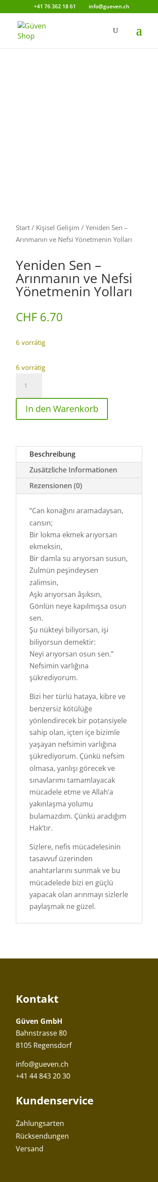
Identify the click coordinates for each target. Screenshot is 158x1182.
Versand (29, 1149)
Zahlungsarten (40, 1123)
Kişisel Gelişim (57, 227)
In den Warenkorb (61, 409)
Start (23, 227)
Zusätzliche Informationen (73, 470)
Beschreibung (52, 454)
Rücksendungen (42, 1136)
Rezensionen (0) (55, 485)
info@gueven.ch (42, 1064)
